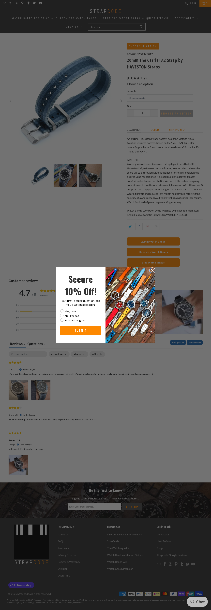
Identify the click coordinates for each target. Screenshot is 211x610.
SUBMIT (81, 330)
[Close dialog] (152, 270)
